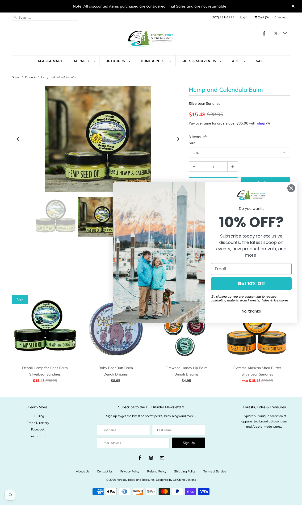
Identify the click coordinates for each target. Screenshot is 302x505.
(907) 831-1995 (222, 17)
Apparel (82, 61)
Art (236, 61)
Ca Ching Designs (184, 479)
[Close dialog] (291, 188)
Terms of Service (214, 471)
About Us (82, 471)
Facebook (38, 429)
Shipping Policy (185, 471)
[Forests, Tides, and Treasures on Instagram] (275, 34)
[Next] (176, 139)
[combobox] (45, 17)
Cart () (263, 17)
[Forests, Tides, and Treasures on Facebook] (264, 34)
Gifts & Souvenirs (199, 61)
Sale (260, 61)
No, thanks (251, 311)
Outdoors (115, 61)
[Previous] (19, 139)
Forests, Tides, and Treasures (136, 479)
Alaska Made (50, 61)
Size (192, 143)
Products (31, 77)
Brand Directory (37, 423)
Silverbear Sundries (204, 103)
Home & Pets (154, 61)
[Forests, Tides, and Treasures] (151, 39)
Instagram (37, 436)
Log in (244, 17)
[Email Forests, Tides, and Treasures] (285, 34)
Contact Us (105, 471)
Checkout (281, 17)
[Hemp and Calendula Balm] (98, 139)
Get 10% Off (251, 283)
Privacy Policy (129, 471)
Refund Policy (156, 471)
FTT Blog (38, 416)
